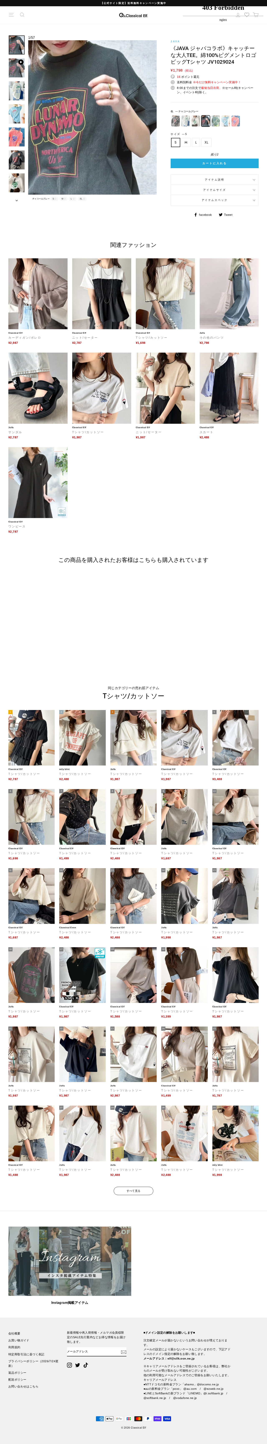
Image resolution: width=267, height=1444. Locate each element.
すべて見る (134, 1190)
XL (206, 142)
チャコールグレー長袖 (175, 121)
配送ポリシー (17, 1379)
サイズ (178, 134)
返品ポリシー (17, 1372)
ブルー (226, 121)
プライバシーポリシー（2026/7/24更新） (33, 1363)
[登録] (123, 1351)
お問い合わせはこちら (23, 1386)
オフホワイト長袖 (195, 121)
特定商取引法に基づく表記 (26, 1354)
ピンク (236, 121)
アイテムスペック (215, 200)
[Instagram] (69, 1365)
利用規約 (14, 1347)
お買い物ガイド (18, 1340)
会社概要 (14, 1333)
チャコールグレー (206, 121)
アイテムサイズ (214, 190)
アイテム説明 (214, 180)
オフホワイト (185, 121)
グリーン (216, 121)
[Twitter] (77, 1365)
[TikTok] (85, 1365)
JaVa (175, 41)
